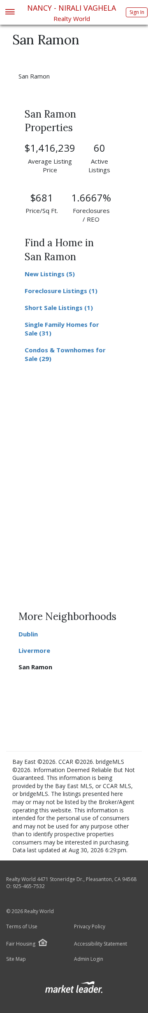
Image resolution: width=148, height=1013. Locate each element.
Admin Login (88, 959)
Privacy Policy (89, 926)
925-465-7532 (29, 886)
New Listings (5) (50, 274)
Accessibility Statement (100, 944)
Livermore (34, 650)
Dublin (28, 634)
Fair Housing (20, 943)
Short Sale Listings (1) (59, 307)
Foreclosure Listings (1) (61, 291)
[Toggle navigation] (9, 13)
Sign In (137, 12)
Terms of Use (21, 926)
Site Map (16, 959)
